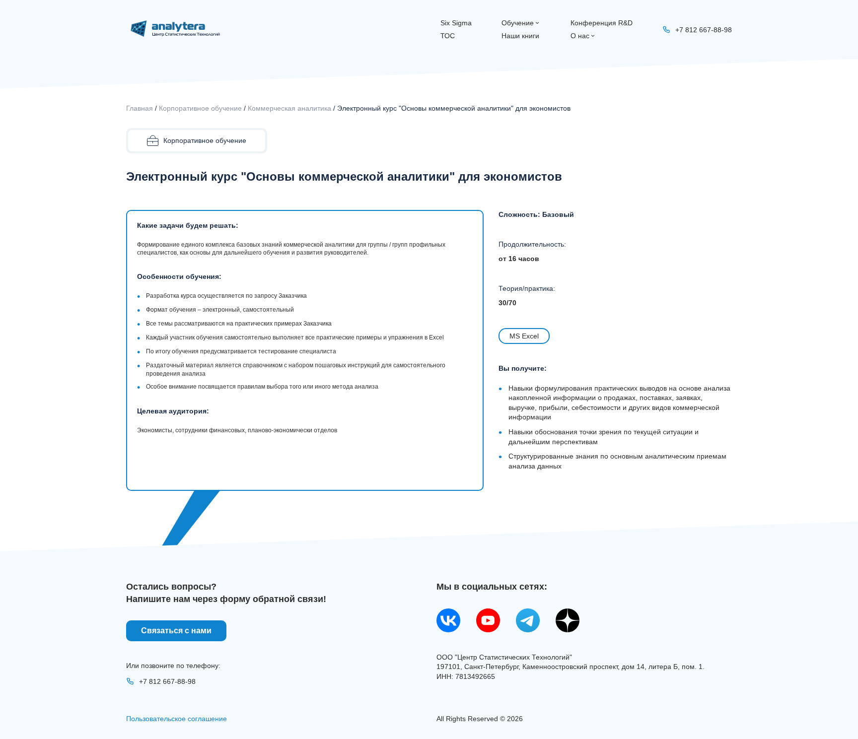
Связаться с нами (176, 630)
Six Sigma (456, 23)
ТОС (447, 36)
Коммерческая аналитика (289, 108)
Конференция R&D (602, 23)
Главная (139, 108)
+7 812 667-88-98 (167, 681)
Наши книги (520, 36)
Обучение (517, 23)
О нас (580, 36)
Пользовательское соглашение (176, 719)
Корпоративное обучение (200, 108)
